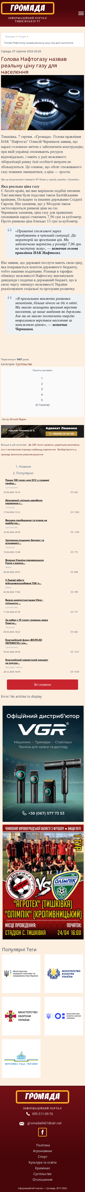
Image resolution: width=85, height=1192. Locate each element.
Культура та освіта (43, 1162)
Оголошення (42, 1179)
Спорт (42, 1156)
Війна (8, 567)
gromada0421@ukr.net (44, 1123)
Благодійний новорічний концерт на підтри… (26, 661)
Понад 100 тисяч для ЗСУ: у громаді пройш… (27, 481)
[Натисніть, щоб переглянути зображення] (42, 129)
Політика (9, 507)
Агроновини (42, 1151)
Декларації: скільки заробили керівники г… (23, 502)
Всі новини (42, 684)
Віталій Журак (18, 419)
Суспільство (24, 364)
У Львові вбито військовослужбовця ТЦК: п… (23, 581)
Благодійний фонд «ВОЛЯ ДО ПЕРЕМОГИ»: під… (23, 641)
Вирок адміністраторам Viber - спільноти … (24, 601)
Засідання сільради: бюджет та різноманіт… (24, 541)
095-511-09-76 (42, 1114)
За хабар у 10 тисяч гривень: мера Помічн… (26, 621)
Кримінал (42, 1168)
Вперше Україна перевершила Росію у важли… (24, 561)
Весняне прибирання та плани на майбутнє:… (26, 521)
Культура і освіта (13, 667)
